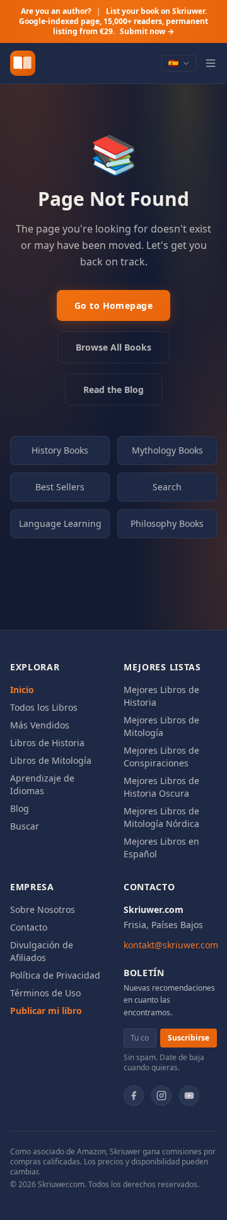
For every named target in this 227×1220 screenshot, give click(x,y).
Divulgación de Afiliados (41, 951)
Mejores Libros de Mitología (161, 726)
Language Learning (60, 523)
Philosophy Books (167, 523)
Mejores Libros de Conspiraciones (161, 756)
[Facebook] (134, 1095)
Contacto (28, 927)
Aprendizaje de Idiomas (42, 784)
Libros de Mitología (50, 760)
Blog (19, 808)
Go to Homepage (113, 305)
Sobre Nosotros (42, 909)
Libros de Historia (47, 743)
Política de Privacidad (55, 975)
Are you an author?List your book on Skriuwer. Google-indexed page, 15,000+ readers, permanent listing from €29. (113, 21)
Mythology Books (167, 450)
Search (167, 487)
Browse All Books (113, 347)
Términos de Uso (45, 993)
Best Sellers (59, 487)
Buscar (24, 826)
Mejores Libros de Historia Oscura (161, 787)
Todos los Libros (44, 707)
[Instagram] (161, 1095)
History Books (60, 450)
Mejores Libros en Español (161, 847)
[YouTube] (189, 1095)
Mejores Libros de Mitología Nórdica (161, 817)
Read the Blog (113, 390)
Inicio (22, 690)
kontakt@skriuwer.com (171, 945)
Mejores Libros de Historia (161, 696)
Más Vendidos (39, 725)
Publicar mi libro (46, 1011)
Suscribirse (188, 1037)
